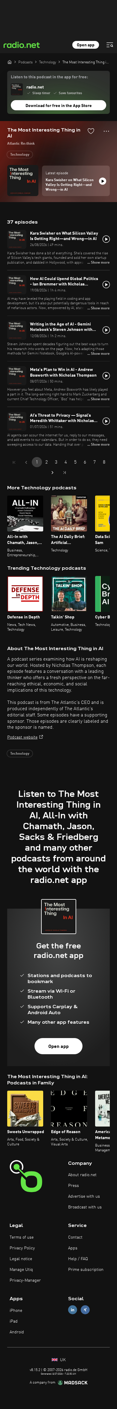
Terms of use (22, 1237)
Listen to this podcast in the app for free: (49, 77)
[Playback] (102, 181)
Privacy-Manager (25, 1280)
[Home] (9, 61)
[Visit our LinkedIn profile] (72, 1310)
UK (62, 1360)
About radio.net (82, 1175)
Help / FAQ (78, 1259)
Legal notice (21, 1259)
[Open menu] (109, 44)
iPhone (16, 1311)
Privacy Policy (22, 1248)
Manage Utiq (21, 1270)
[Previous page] (26, 462)
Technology (19, 155)
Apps (72, 1248)
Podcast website (22, 737)
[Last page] (64, 472)
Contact (75, 1237)
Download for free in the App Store (59, 106)
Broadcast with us (85, 1207)
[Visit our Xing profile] (85, 1310)
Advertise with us (84, 1196)
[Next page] (52, 472)
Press (73, 1186)
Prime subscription (86, 1270)
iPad (14, 1321)
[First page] (14, 462)
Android (17, 1332)
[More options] (106, 131)
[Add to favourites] (91, 131)
